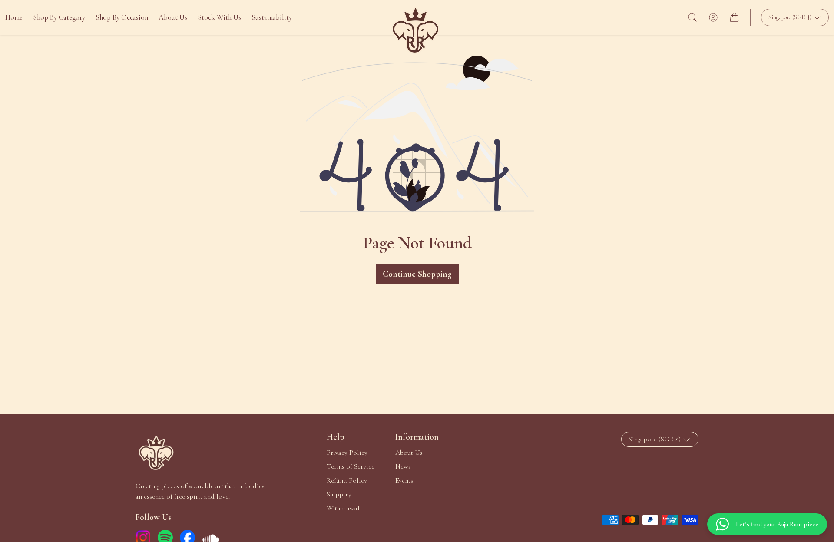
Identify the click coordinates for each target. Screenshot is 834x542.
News (403, 466)
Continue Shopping (417, 274)
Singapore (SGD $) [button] (790, 17)
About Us (173, 17)
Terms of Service (350, 466)
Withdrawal (343, 508)
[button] (692, 17)
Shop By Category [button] (59, 17)
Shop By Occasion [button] (122, 17)
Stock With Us (219, 17)
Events (404, 480)
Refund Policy (347, 480)
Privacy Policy (347, 452)
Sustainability (272, 17)
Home (14, 17)
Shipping (339, 494)
